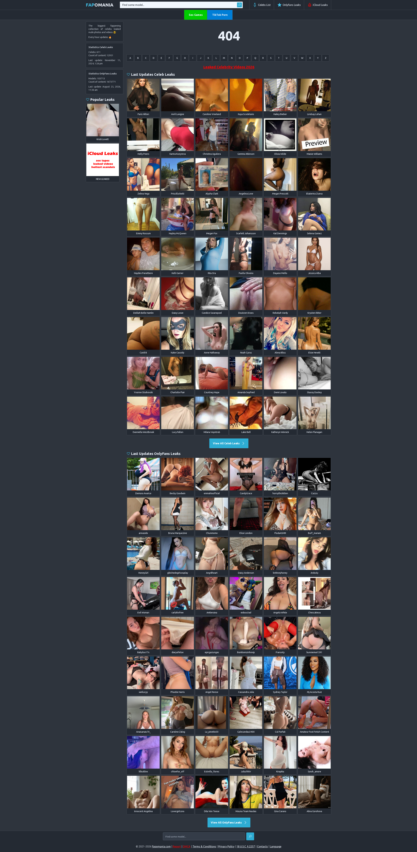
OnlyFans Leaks (292, 4)
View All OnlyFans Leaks (226, 822)
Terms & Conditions (204, 846)
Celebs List (264, 4)
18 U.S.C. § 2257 (246, 846)
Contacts (262, 846)
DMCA (186, 846)
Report (177, 846)
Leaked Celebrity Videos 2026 (228, 67)
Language (275, 846)
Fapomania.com (161, 846)
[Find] (239, 4)
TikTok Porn (220, 14)
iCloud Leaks (320, 4)
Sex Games (196, 14)
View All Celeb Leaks (226, 443)
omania (99, 4)
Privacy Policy (226, 846)
